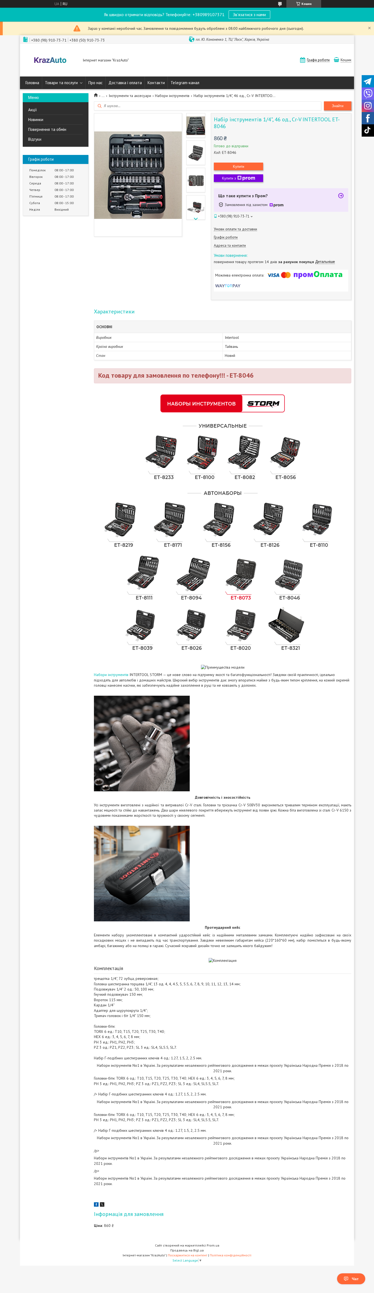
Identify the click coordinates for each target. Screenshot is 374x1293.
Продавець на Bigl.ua (187, 1250)
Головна (32, 83)
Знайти (337, 106)
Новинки (35, 119)
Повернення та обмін (47, 129)
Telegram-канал (185, 83)
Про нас (95, 83)
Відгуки (34, 139)
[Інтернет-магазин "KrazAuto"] (50, 60)
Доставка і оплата (125, 83)
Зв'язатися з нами (249, 14)
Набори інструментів (172, 95)
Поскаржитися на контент (187, 1255)
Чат (355, 1279)
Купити (238, 166)
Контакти (156, 83)
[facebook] (96, 1205)
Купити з (229, 178)
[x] (102, 1205)
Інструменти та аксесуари (130, 95)
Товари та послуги (61, 83)
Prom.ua (213, 1245)
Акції (32, 109)
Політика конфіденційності (230, 1255)
